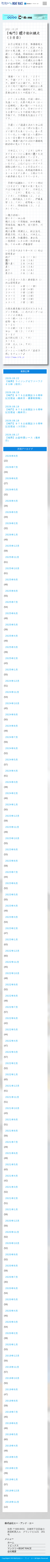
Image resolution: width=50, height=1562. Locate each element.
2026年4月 (11, 501)
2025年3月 (11, 647)
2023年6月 (11, 883)
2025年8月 (11, 591)
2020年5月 (11, 1299)
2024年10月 (12, 703)
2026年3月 (11, 512)
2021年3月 (11, 1187)
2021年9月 (11, 1119)
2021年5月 (11, 1164)
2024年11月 (12, 692)
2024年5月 (11, 759)
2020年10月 (12, 1243)
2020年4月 (11, 1311)
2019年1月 (11, 1479)
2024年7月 (11, 737)
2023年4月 (11, 906)
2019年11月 (12, 1367)
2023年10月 (12, 838)
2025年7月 (11, 602)
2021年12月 (12, 1086)
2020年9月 (11, 1254)
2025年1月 (11, 669)
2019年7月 (11, 1412)
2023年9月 (11, 849)
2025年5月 (11, 625)
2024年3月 (11, 782)
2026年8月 (11, 456)
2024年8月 (11, 726)
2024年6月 (11, 748)
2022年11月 (12, 962)
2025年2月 (11, 658)
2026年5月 (11, 489)
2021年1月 (11, 1209)
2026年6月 (11, 478)
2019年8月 (11, 1401)
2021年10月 (12, 1108)
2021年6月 (11, 1153)
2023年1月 (11, 939)
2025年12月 (12, 546)
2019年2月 (11, 1468)
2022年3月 (11, 1052)
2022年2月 (11, 1063)
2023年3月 (11, 917)
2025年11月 (12, 557)
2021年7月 (11, 1142)
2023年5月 (11, 894)
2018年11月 (12, 1502)
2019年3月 (11, 1457)
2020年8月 (11, 1266)
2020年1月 (11, 1344)
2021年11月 (12, 1097)
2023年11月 (12, 827)
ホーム (11, 1542)
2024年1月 (11, 804)
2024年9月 (11, 714)
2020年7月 (11, 1277)
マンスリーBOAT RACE (20, 1548)
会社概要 (12, 1551)
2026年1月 (11, 534)
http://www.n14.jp (14, 357)
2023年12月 (12, 816)
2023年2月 (11, 928)
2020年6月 (11, 1288)
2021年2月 (11, 1198)
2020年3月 (11, 1322)
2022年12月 (12, 951)
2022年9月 (11, 984)
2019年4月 (11, 1446)
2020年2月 (11, 1333)
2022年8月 (11, 996)
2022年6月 (11, 1018)
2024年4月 (11, 771)
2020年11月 (12, 1232)
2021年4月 (11, 1176)
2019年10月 (12, 1378)
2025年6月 (11, 613)
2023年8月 (11, 861)
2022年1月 (11, 1074)
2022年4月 (11, 1041)
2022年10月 (12, 973)
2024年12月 (12, 681)
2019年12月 (12, 1356)
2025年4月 (11, 636)
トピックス (13, 1545)
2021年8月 (11, 1131)
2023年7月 (11, 872)
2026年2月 (11, 523)
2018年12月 (12, 1490)
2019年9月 (11, 1389)
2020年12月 (12, 1221)
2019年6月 (11, 1423)
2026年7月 (11, 467)
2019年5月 (11, 1434)
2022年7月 (11, 1007)
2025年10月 (12, 568)
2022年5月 (11, 1029)
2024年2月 (11, 793)
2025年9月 (11, 579)
